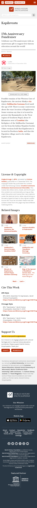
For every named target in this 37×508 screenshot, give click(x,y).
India (20, 131)
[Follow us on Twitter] (13, 444)
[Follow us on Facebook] (9, 444)
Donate (6, 350)
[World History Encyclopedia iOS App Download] (12, 420)
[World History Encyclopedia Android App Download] (25, 420)
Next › (15, 281)
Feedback (30, 430)
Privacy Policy (27, 432)
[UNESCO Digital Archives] (18, 481)
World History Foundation (12, 450)
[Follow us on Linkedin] (20, 444)
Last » (22, 281)
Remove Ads (31, 143)
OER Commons (15, 371)
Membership (9, 2)
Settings (18, 435)
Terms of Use (8, 434)
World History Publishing (10, 453)
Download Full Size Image (18, 94)
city (30, 101)
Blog (6, 432)
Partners (18, 434)
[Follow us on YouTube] (27, 444)
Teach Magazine (16, 374)
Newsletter (21, 430)
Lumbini (20, 120)
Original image (6, 179)
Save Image (6, 68)
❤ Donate (6, 55)
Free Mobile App (19, 2)
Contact (12, 430)
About (5, 430)
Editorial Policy (15, 432)
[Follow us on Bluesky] (16, 444)
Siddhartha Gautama (16, 104)
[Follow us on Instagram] (24, 444)
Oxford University (17, 363)
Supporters (28, 434)
